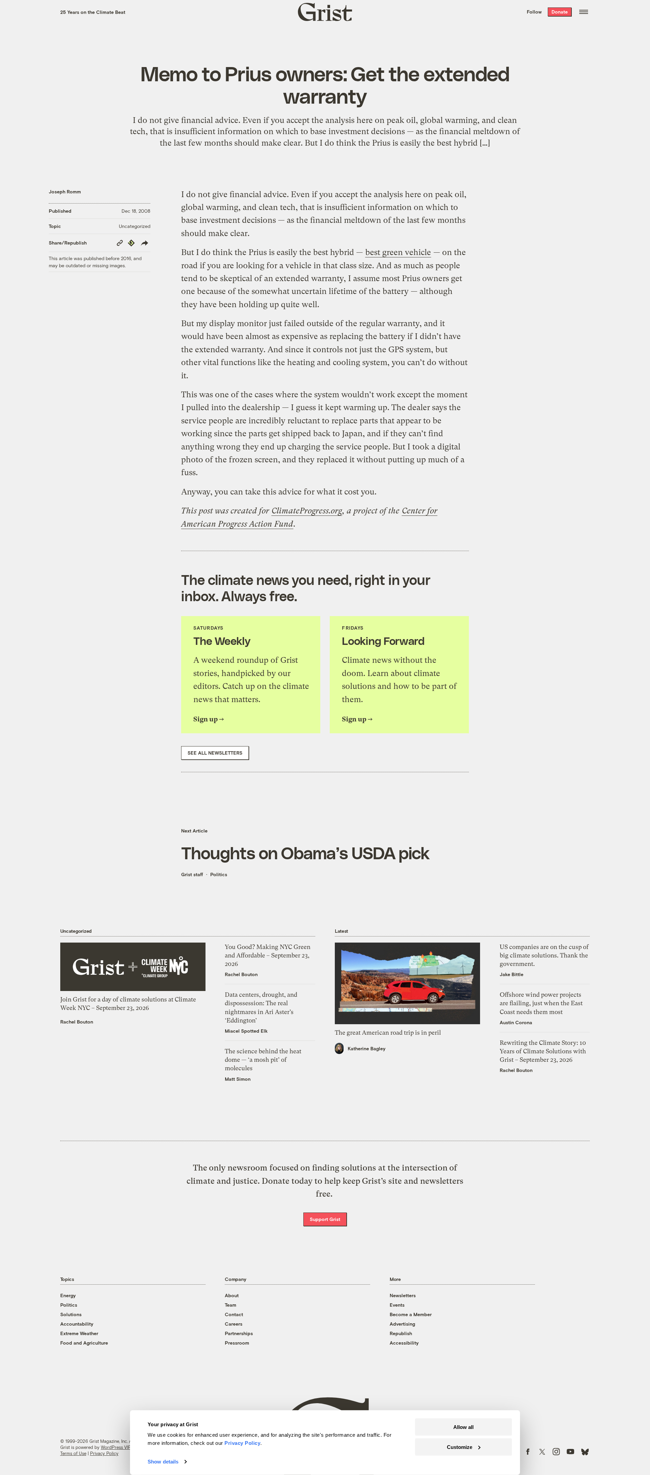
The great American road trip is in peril (388, 1032)
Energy (68, 1295)
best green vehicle (398, 252)
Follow (534, 12)
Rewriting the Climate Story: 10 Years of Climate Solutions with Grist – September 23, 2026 (543, 1051)
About (232, 1295)
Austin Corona (516, 1022)
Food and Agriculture (84, 1343)
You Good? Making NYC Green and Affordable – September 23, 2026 (267, 955)
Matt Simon (238, 1079)
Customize (459, 1447)
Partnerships (239, 1333)
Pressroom (237, 1343)
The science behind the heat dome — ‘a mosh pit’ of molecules (263, 1060)
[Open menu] (584, 12)
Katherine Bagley (367, 1048)
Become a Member (411, 1314)
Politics (218, 874)
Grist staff (192, 874)
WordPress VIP (116, 1447)
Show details (163, 1462)
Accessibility (404, 1343)
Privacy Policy (104, 1453)
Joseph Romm (65, 191)
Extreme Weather (79, 1333)
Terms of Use (73, 1453)
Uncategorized (134, 226)
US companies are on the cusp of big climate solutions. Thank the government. (544, 955)
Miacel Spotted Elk (246, 1031)
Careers (233, 1324)
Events (397, 1305)
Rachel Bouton (76, 1022)
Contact (234, 1314)
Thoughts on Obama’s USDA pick (305, 852)
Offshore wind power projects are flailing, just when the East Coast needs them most (541, 1003)
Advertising (402, 1324)
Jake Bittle (511, 974)
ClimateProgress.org (307, 510)
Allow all (463, 1427)
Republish (401, 1333)
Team (230, 1305)
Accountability (76, 1324)
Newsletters (403, 1295)
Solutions (71, 1314)
